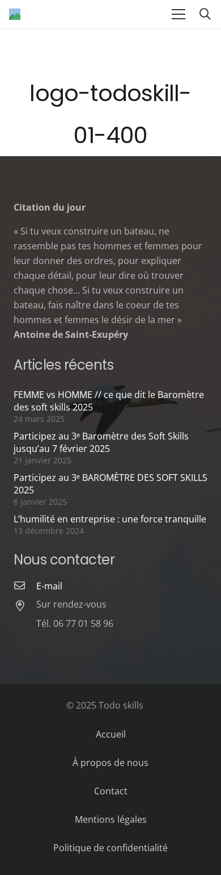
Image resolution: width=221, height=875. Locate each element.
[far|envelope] (25, 586)
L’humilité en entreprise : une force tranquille (110, 519)
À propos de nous (110, 762)
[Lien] (14, 14)
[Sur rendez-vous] (25, 606)
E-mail (49, 586)
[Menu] (178, 14)
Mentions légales (111, 819)
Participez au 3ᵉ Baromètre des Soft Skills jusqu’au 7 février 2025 (101, 442)
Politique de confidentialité (110, 847)
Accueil (111, 734)
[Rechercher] (205, 14)
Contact (111, 791)
